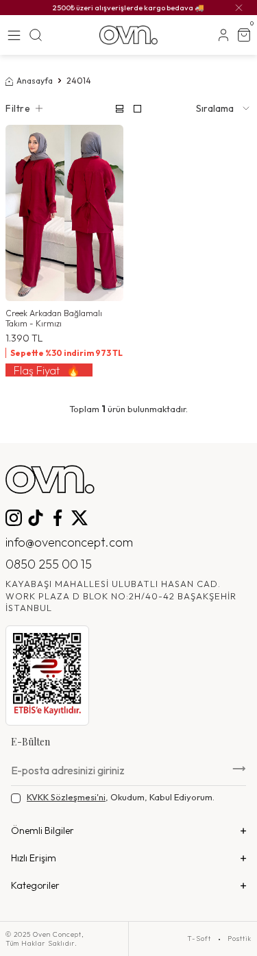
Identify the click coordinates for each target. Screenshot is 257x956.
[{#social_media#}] (13, 518)
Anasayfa (34, 80)
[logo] (128, 35)
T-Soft (199, 938)
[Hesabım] (223, 35)
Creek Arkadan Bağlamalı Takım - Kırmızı (53, 318)
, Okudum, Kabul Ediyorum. (121, 796)
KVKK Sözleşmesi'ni (66, 796)
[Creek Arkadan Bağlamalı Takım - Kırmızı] (64, 213)
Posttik (240, 938)
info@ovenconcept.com (69, 542)
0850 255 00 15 (48, 564)
